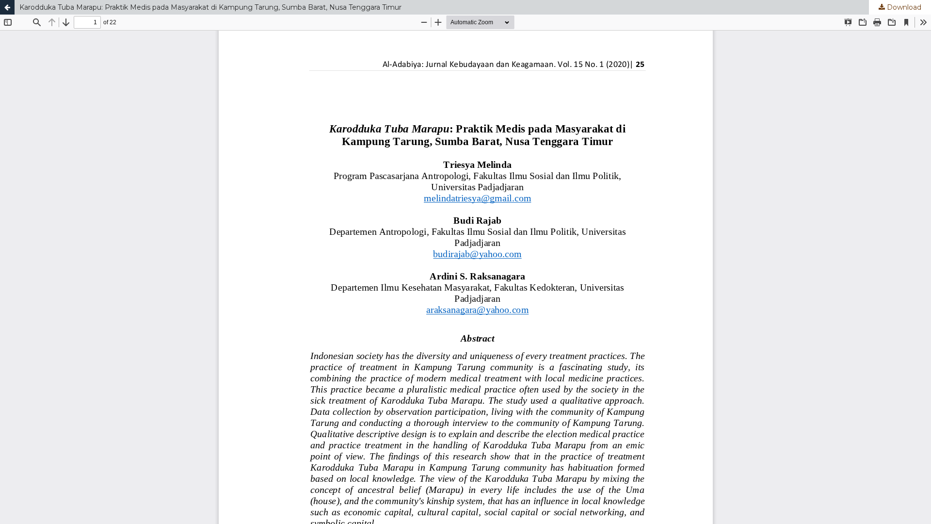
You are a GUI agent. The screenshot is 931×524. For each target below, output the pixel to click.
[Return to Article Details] (7, 7)
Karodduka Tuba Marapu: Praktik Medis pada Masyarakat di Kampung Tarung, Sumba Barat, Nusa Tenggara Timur (210, 7)
